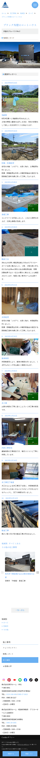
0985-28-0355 (11, 723)
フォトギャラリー (10, 647)
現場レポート (8, 654)
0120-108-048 (11, 694)
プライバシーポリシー (23, 744)
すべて (5, 623)
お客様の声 (7, 666)
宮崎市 (5, 626)
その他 (5, 630)
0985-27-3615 (23, 694)
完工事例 (6, 660)
